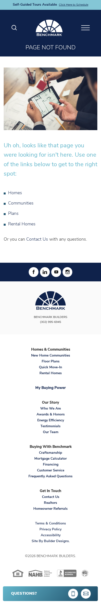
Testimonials (50, 426)
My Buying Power (50, 388)
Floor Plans (51, 361)
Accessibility (51, 535)
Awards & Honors (51, 414)
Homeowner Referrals (50, 509)
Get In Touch (50, 491)
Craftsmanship (50, 453)
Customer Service (50, 470)
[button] (14, 28)
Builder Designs (56, 541)
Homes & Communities (50, 350)
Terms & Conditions (50, 523)
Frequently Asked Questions (50, 476)
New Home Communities (50, 355)
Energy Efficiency (50, 420)
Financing (50, 465)
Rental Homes (22, 224)
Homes (15, 193)
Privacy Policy (50, 529)
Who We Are (50, 409)
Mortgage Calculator (50, 459)
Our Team (50, 432)
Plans (13, 214)
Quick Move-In (50, 367)
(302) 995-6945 (50, 322)
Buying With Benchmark (51, 447)
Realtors (50, 503)
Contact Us (37, 239)
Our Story (50, 403)
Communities (21, 203)
